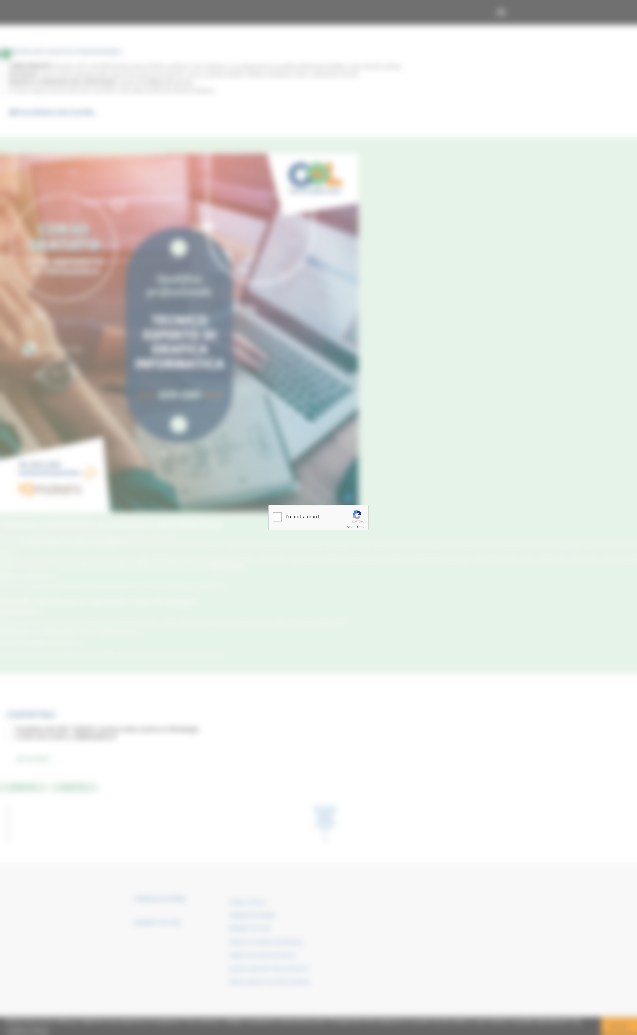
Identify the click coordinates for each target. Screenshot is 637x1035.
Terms (361, 527)
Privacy (351, 527)
